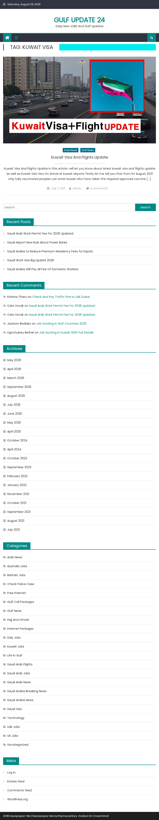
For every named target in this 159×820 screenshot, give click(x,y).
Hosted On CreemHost (93, 816)
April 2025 (14, 431)
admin (77, 188)
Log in (11, 772)
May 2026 (14, 360)
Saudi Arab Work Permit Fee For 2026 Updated (40, 233)
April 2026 (14, 369)
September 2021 (18, 512)
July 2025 (13, 405)
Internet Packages (20, 629)
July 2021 (13, 530)
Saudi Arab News (19, 682)
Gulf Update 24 (79, 19)
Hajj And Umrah (18, 620)
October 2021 (16, 503)
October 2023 (17, 458)
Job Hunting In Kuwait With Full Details (66, 332)
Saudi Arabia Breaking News (26, 691)
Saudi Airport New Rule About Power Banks (37, 242)
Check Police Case (20, 584)
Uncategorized (17, 745)
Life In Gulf (14, 655)
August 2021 (15, 521)
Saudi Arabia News (20, 700)
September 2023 (19, 467)
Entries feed (15, 781)
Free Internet (16, 593)
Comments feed (19, 790)
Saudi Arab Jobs (18, 673)
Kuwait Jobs (15, 646)
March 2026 (15, 378)
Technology (15, 718)
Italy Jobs (14, 637)
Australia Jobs (17, 566)
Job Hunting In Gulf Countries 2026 (61, 323)
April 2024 (14, 449)
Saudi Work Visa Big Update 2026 (30, 260)
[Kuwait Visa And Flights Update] (79, 100)
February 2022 (17, 476)
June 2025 (14, 414)
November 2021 (18, 494)
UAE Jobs (13, 727)
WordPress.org (17, 799)
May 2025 (14, 422)
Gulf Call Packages (20, 602)
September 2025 (19, 387)
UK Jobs (12, 736)
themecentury (67, 816)
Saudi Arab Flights (20, 664)
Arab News (70, 150)
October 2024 (17, 440)
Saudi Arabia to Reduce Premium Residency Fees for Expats (50, 251)
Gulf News (88, 150)
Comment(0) (99, 188)
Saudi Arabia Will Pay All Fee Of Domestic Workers (42, 269)
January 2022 (16, 485)
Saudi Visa (14, 709)
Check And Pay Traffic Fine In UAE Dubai (61, 297)
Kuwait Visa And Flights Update (79, 157)
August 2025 (16, 396)
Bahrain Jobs (16, 575)
